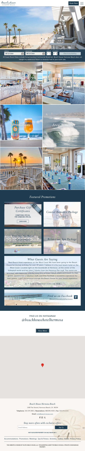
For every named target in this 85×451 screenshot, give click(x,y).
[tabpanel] (42, 34)
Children (55, 51)
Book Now (73, 3)
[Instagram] (42, 417)
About (66, 438)
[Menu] (81, 3)
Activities (53, 438)
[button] (42, 365)
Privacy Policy (75, 438)
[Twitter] (45, 417)
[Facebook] (40, 417)
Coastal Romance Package (62, 214)
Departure (28, 51)
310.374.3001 (29, 411)
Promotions (24, 438)
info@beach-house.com (45, 414)
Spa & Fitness (43, 438)
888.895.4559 (49, 411)
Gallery (60, 438)
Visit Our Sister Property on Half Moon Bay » (42, 432)
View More (42, 331)
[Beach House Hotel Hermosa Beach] (8, 3)
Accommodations (11, 438)
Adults (49, 51)
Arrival (6, 51)
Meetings (33, 438)
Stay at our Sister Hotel (22, 241)
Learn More (21, 83)
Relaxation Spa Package (62, 241)
